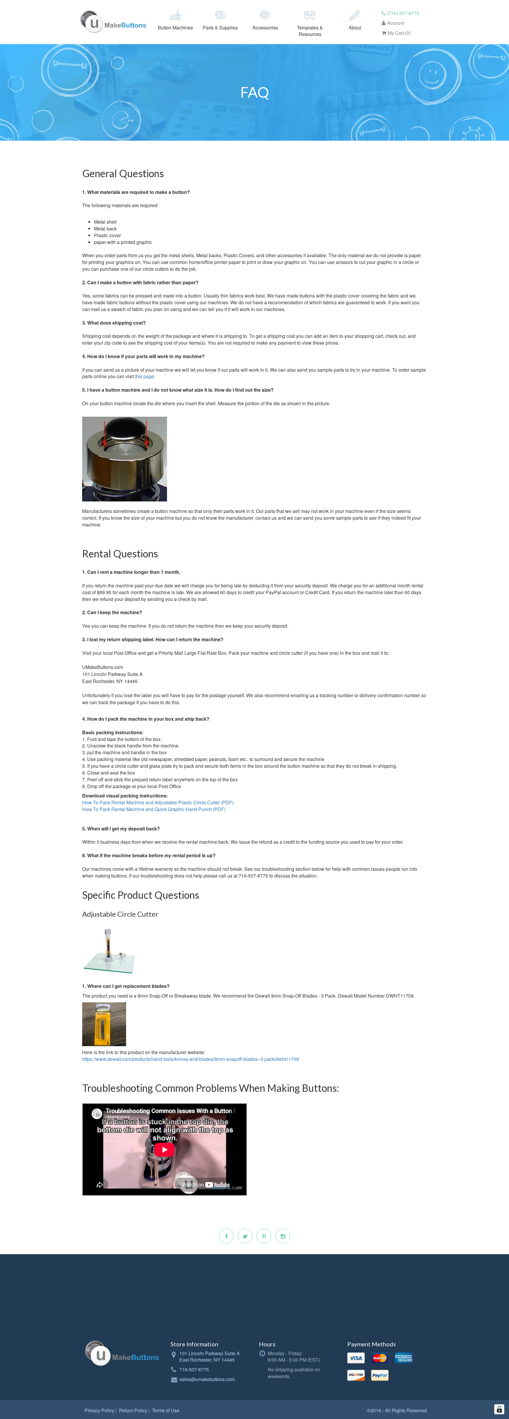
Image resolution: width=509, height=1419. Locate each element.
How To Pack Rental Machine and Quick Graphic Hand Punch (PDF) (154, 809)
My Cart (399, 32)
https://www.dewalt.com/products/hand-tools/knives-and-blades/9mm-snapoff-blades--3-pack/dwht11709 (190, 1059)
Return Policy (133, 1410)
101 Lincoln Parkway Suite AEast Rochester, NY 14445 (209, 1356)
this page (144, 376)
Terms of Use (165, 1410)
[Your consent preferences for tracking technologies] (499, 1409)
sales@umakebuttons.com (207, 1379)
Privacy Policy (99, 1410)
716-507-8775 (194, 1369)
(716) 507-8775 (403, 13)
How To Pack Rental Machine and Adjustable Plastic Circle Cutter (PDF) (158, 802)
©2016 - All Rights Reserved (397, 1410)
